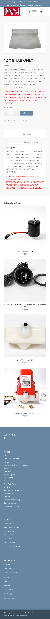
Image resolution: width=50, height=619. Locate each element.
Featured (7, 564)
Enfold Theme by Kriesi (22, 616)
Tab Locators (8, 590)
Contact (7, 496)
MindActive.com (9, 616)
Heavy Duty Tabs (10, 569)
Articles (7, 487)
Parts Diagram (9, 474)
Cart (29, 2)
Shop (13, 2)
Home (6, 462)
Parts (28, 121)
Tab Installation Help (12, 500)
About (6, 468)
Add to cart (26, 113)
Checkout (36, 2)
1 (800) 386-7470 (35, 5)
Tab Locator (8, 493)
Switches (7, 585)
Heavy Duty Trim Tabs (13, 506)
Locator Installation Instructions (16, 465)
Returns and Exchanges (13, 490)
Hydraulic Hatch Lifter (11, 573)
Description (24, 134)
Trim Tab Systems (10, 594)
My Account (21, 2)
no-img (23, 121)
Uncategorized (9, 598)
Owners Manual (10, 503)
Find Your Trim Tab (11, 458)
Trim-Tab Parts (10, 484)
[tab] (24, 133)
